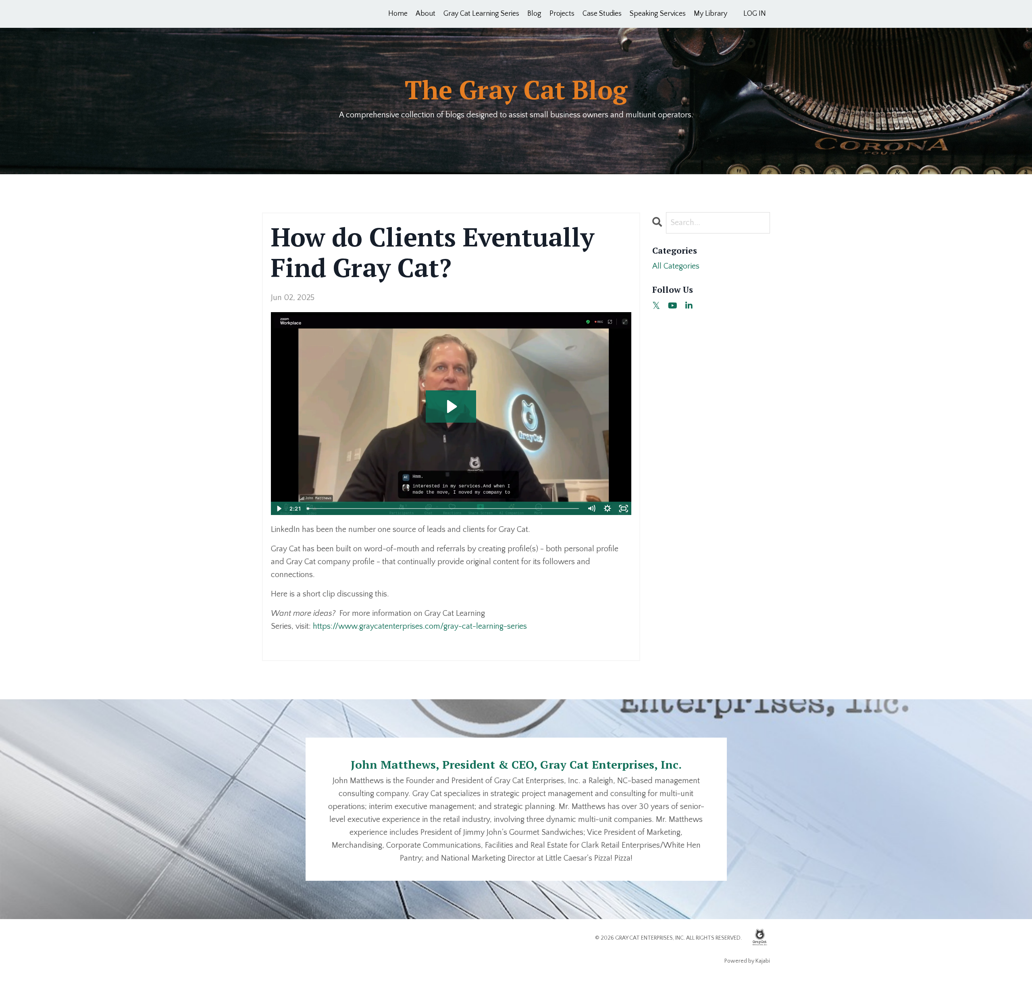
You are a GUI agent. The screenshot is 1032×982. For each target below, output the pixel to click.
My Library (710, 14)
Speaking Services (658, 14)
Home (398, 14)
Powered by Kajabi (747, 961)
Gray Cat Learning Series (481, 14)
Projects (561, 14)
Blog (534, 14)
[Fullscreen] (624, 508)
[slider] (443, 508)
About (425, 14)
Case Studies (602, 14)
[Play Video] (278, 508)
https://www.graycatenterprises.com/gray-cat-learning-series (420, 626)
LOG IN (754, 14)
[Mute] (591, 508)
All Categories (675, 266)
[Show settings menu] (607, 508)
